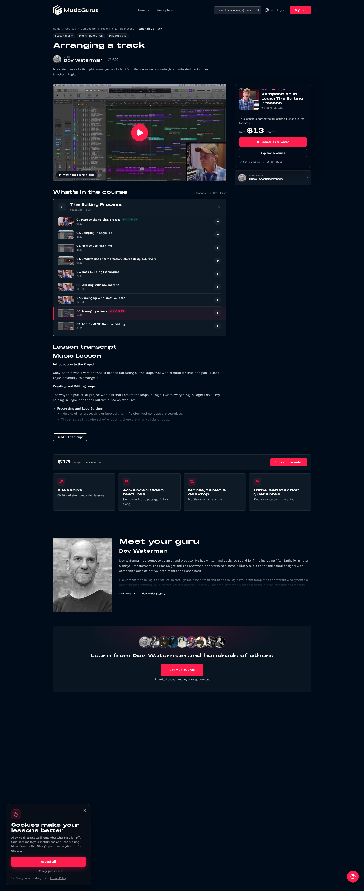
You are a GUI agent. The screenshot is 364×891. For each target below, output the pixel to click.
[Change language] (269, 10)
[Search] (258, 10)
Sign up (300, 10)
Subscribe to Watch (275, 142)
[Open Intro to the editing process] (139, 221)
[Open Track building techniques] (139, 273)
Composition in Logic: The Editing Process (107, 28)
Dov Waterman (83, 61)
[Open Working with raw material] (139, 286)
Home (56, 28)
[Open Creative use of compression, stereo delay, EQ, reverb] (139, 260)
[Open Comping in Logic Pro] (139, 234)
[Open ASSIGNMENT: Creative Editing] (139, 326)
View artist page (152, 593)
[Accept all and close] (84, 810)
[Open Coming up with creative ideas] (139, 300)
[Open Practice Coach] (353, 877)
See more (125, 593)
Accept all (48, 861)
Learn (142, 10)
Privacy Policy (58, 878)
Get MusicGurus (182, 670)
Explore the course (273, 153)
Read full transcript (70, 437)
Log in (281, 10)
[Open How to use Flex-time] (139, 247)
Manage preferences (51, 871)
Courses (70, 28)
